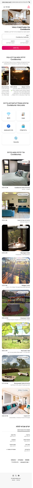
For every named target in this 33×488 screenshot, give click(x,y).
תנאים (13, 480)
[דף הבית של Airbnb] (28, 6)
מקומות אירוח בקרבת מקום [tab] (23, 430)
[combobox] (16, 37)
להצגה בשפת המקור (6, 2)
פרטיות (18, 480)
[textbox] (23, 43)
